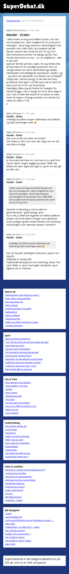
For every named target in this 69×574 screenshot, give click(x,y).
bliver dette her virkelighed (17, 443)
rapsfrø (8, 389)
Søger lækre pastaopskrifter (18, 298)
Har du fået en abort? (15, 537)
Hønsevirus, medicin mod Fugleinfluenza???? (25, 470)
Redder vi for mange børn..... (18, 534)
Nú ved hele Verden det (16, 426)
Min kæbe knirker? (13, 497)
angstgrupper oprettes (15, 473)
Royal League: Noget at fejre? (18, 355)
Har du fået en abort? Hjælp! (18, 540)
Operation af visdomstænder (18, 476)
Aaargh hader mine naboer (17, 402)
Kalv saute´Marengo (14, 302)
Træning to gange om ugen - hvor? (20, 366)
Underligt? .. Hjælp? (14, 500)
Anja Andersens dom (14, 345)
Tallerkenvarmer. (13, 318)
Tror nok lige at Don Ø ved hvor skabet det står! (27, 342)
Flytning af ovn (11, 409)
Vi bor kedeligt (11, 413)
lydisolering (10, 433)
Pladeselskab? (11, 446)
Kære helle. (10, 523)
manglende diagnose (15, 483)
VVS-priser (10, 399)
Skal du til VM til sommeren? (17, 338)
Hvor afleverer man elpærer (18, 382)
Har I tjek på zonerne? (15, 530)
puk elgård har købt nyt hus (17, 453)
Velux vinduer (11, 392)
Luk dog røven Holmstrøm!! (17, 349)
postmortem (11, 450)
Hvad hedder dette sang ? (17, 456)
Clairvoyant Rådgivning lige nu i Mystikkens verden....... (29, 520)
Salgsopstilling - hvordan (16, 386)
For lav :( (9, 493)
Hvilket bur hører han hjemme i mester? (23, 362)
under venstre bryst (14, 490)
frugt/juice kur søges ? (15, 486)
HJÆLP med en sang (14, 439)
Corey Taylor (11, 429)
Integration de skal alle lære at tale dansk (24, 359)
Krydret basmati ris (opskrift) (18, 308)
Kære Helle (10, 544)
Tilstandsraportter (13, 396)
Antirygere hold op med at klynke (20, 480)
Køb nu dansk (11, 305)
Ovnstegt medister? (14, 325)
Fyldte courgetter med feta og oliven (21, 322)
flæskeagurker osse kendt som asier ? (22, 295)
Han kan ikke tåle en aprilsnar (18, 369)
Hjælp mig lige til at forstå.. (17, 436)
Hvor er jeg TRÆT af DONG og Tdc (20, 406)
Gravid (8, 513)
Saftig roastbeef (12, 315)
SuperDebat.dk (13, 20)
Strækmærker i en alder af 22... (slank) (22, 527)
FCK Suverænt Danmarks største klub (22, 352)
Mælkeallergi (11, 312)
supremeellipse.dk (13, 517)
